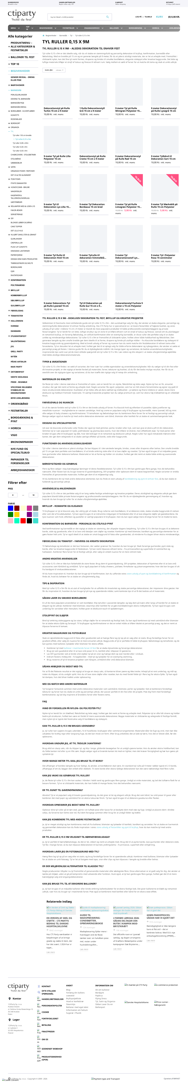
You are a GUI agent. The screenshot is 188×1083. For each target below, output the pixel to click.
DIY (12, 218)
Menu (16, 28)
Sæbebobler (16, 163)
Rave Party (16, 366)
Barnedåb (16, 90)
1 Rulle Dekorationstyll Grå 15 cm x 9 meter (92, 109)
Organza (15, 127)
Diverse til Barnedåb (20, 99)
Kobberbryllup (19, 295)
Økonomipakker (22, 442)
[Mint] (17, 520)
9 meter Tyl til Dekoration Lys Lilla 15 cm (56, 207)
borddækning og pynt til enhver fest (141, 478)
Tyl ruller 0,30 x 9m (20, 147)
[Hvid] (23, 514)
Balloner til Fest (22, 57)
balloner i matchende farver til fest (80, 648)
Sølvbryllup (17, 300)
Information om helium (77, 1010)
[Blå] (10, 508)
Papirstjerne (16, 255)
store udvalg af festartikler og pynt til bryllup (117, 827)
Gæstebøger (16, 202)
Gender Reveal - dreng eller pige (23, 78)
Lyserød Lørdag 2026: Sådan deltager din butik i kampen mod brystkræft (126, 922)
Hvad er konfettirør (75, 1001)
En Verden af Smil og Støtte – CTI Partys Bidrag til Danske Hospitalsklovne (59, 922)
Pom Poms (15, 179)
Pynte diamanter (19, 183)
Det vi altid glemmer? (21, 175)
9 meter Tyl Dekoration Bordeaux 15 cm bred (92, 205)
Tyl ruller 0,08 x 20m (20, 143)
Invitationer (16, 275)
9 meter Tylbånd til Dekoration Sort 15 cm (163, 157)
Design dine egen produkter (24, 259)
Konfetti (15, 115)
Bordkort (15, 123)
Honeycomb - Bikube (20, 187)
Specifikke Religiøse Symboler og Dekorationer (21, 390)
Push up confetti (19, 247)
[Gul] (17, 514)
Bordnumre (16, 267)
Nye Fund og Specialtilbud (20, 450)
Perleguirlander (19, 94)
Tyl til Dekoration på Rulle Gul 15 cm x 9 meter (91, 306)
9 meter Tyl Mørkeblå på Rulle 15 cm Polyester (164, 205)
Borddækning (138, 28)
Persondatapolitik (52, 1005)
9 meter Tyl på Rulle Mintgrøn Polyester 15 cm (127, 111)
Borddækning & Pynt (22, 419)
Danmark (16, 331)
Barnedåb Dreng (18, 107)
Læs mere (51, 952)
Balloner (116, 28)
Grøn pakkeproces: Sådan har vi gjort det (161, 916)
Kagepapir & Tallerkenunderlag (20, 196)
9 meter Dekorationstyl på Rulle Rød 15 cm (128, 157)
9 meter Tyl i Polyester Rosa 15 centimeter (163, 256)
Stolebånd (16, 159)
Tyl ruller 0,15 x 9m (23, 139)
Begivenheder (48, 28)
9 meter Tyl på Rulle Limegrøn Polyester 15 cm (127, 207)
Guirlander (16, 238)
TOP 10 (15, 64)
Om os (45, 1039)
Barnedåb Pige (17, 103)
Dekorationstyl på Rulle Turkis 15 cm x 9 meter (57, 109)
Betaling (46, 1025)
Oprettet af (172, 1078)
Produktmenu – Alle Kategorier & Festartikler (23, 46)
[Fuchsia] (29, 508)
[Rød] (23, 520)
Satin (13, 167)
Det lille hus (17, 230)
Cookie (45, 1012)
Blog (68, 989)
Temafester (17, 315)
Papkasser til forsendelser (20, 461)
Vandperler (16, 191)
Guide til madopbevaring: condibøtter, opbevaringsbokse (91, 919)
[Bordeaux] (17, 508)
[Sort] (29, 520)
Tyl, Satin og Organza (105, 1001)
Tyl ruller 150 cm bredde (22, 135)
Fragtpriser (48, 1031)
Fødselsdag (17, 310)
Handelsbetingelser (52, 999)
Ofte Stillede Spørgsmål (49, 992)
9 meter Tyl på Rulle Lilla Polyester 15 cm (57, 157)
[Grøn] (10, 514)
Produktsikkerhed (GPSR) (52, 1058)
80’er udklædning (20, 398)
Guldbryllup (18, 305)
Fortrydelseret (50, 1018)
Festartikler (71, 28)
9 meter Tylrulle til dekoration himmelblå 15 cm (92, 258)
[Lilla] (29, 514)
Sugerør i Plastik (73, 1013)
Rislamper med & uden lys (23, 206)
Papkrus (99, 995)
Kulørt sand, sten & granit (23, 234)
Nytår (14, 356)
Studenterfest (18, 336)
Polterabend (18, 285)
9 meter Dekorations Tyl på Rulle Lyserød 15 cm (57, 304)
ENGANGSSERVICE (94, 28)
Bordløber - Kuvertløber (23, 111)
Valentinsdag (18, 341)
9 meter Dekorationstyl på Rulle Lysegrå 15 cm (164, 109)
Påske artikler (18, 361)
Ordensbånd (19, 403)
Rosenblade (16, 119)
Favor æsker (16, 210)
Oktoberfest (17, 372)
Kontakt (46, 986)
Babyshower (17, 85)
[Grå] (35, 508)
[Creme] (23, 508)
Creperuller (16, 242)
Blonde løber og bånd (21, 222)
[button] (54, 70)
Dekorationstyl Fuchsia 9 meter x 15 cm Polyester (129, 304)
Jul (12, 346)
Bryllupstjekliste (73, 998)
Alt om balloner (102, 989)
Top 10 (30, 28)
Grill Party (17, 351)
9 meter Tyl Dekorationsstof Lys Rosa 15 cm (126, 258)
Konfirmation (18, 280)
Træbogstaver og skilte (22, 263)
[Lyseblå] (35, 514)
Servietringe (17, 214)
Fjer (12, 271)
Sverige (15, 326)
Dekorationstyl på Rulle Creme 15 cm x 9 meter (93, 157)
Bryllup (15, 290)
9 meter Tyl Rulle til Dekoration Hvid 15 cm (56, 256)
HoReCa (158, 28)
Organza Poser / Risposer (23, 171)
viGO (14, 435)
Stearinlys (70, 1004)
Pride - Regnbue (19, 382)
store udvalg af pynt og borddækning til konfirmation (151, 573)
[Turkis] (35, 520)
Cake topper (16, 226)
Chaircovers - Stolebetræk (23, 154)
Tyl (12, 131)
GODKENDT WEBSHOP (52, 1048)
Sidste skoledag (19, 377)
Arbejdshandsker (23, 470)
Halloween (17, 321)
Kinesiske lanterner (20, 251)
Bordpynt (99, 992)
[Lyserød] (10, 520)
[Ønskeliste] (125, 17)
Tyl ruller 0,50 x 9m (20, 151)
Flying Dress (101, 998)
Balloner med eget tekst (77, 1007)
